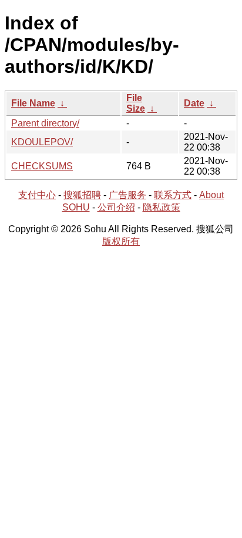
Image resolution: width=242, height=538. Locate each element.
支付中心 (37, 195)
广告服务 (127, 195)
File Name (33, 103)
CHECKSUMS (42, 166)
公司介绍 (116, 207)
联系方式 (172, 195)
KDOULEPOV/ (42, 142)
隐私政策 (161, 207)
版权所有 (121, 241)
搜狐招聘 (82, 195)
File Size (135, 103)
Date (194, 103)
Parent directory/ (45, 123)
